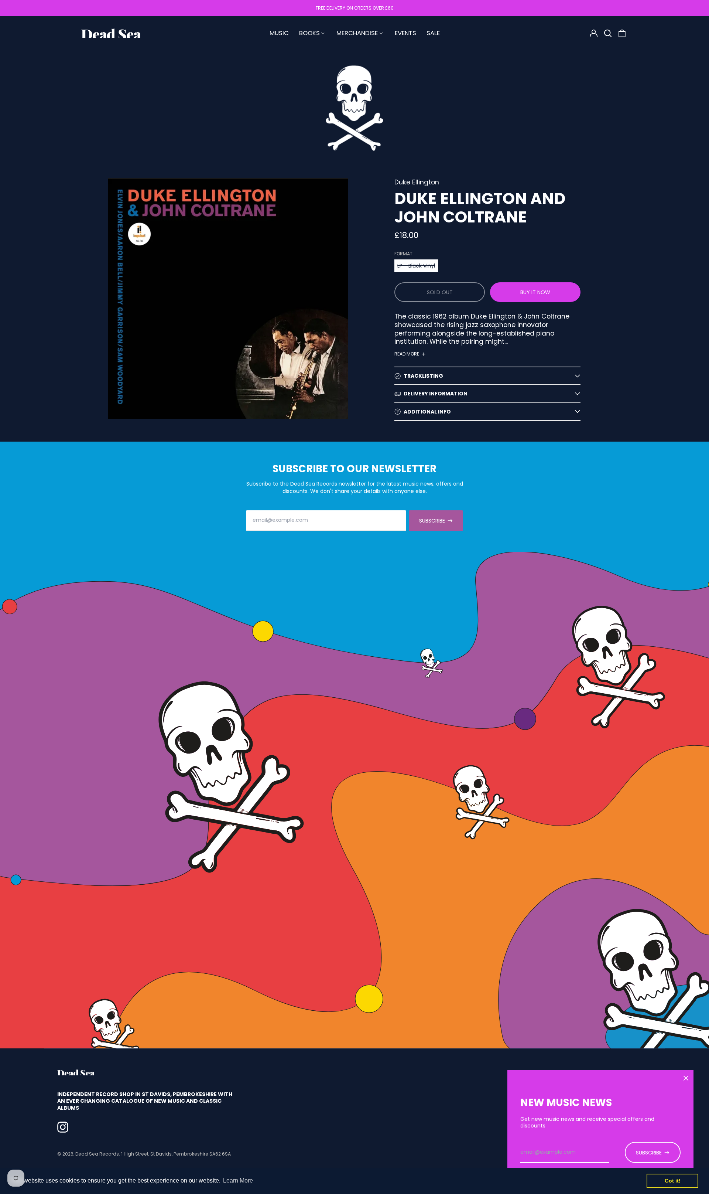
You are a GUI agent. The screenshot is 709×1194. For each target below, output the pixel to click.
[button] (608, 33)
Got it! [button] (673, 1181)
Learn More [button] (238, 1180)
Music (279, 32)
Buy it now (535, 292)
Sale (433, 32)
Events (405, 32)
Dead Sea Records (97, 1154)
